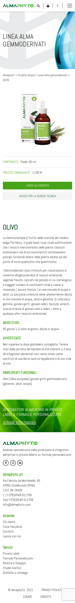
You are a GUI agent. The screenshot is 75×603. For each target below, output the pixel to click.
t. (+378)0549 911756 (17, 495)
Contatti (8, 531)
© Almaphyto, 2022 (20, 590)
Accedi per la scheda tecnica (37, 196)
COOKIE (27, 597)
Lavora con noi (12, 536)
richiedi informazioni (19, 422)
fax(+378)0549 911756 (18, 500)
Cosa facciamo (12, 527)
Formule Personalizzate (18, 558)
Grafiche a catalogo (15, 573)
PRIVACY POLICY (51, 590)
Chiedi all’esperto (37, 186)
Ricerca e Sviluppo (14, 563)
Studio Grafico (12, 568)
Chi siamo (9, 522)
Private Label (11, 553)
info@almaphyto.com (17, 504)
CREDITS (45, 597)
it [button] (57, 6)
